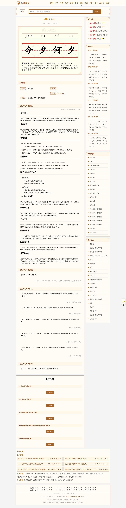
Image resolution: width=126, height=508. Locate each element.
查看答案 (50, 392)
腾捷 (91, 267)
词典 (61, 3)
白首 (40, 477)
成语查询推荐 (37, 480)
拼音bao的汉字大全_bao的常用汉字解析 (55, 477)
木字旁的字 (26, 477)
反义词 (108, 3)
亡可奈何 (104, 127)
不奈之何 (91, 124)
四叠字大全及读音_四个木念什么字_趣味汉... (86, 469)
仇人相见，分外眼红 (96, 213)
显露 (87, 473)
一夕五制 (98, 107)
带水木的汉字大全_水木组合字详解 (86, 458)
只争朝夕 (91, 80)
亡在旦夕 (104, 71)
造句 (76, 3)
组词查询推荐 (28, 480)
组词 (71, 3)
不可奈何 (104, 121)
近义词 (101, 3)
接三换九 (92, 244)
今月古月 (91, 63)
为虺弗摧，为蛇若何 (95, 127)
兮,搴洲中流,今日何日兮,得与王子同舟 (104, 35)
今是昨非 (104, 60)
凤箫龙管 (92, 291)
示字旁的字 (93, 295)
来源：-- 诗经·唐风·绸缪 (75, 356)
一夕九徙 (91, 107)
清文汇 (92, 307)
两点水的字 (93, 271)
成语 (81, 3)
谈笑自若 (19, 477)
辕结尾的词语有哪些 (96, 252)
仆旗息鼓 (92, 228)
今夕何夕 (104, 54)
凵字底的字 (34, 477)
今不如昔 (98, 94)
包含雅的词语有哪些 (96, 315)
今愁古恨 (98, 57)
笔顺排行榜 (53, 480)
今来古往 (92, 161)
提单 (91, 303)
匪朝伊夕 (91, 77)
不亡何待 (98, 121)
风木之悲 (92, 275)
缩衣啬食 (27, 473)
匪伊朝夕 (104, 74)
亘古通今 (91, 94)
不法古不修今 (99, 88)
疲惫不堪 (68, 473)
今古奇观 (91, 54)
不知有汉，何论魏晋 (108, 124)
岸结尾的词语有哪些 (96, 299)
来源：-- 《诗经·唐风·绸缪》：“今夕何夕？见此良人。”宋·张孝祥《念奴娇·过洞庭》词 (58, 281)
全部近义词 (61, 480)
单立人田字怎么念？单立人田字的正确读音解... (39, 469)
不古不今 (91, 88)
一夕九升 (104, 104)
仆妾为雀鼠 (93, 232)
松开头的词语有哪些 (37, 473)
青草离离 (95, 39)
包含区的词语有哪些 (96, 248)
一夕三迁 (98, 104)
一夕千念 (104, 107)
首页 (51, 3)
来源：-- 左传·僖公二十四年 (74, 342)
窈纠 (53, 473)
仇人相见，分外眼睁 (96, 217)
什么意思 (95, 27)
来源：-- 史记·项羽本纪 (75, 328)
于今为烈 (98, 91)
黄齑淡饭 (92, 263)
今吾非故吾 (98, 54)
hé (62, 93)
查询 (97, 11)
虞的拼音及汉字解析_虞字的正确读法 (86, 464)
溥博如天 (71, 477)
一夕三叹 (91, 104)
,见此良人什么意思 (98, 31)
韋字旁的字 (99, 473)
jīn (58, 93)
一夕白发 (91, 110)
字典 (56, 3)
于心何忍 (98, 127)
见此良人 (95, 23)
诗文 (86, 3)
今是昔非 (98, 60)
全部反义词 (69, 480)
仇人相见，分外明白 (96, 224)
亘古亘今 (104, 91)
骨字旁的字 (47, 473)
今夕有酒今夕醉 (93, 57)
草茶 (63, 473)
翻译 (95, 3)
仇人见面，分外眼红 (96, 209)
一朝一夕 (91, 71)
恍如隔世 (92, 283)
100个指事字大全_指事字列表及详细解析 (39, 464)
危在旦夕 (98, 77)
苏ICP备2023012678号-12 (73, 496)
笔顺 (66, 3)
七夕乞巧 (91, 113)
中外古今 (104, 88)
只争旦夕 (104, 77)
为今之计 (91, 91)
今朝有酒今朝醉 (94, 165)
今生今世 (92, 157)
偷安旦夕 (98, 74)
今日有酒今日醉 (106, 57)
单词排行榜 (46, 480)
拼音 (91, 3)
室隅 (91, 260)
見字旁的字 (93, 287)
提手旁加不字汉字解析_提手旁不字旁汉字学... (39, 458)
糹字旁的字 (78, 477)
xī (60, 93)
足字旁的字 (93, 319)
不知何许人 (98, 124)
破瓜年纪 (92, 473)
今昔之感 (91, 60)
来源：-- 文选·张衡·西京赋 (74, 302)
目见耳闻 (58, 473)
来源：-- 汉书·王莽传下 (75, 314)
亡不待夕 (98, 71)
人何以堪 (91, 130)
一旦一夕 (98, 110)
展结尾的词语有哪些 (78, 473)
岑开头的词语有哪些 (96, 279)
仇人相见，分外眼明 (96, 221)
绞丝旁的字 (93, 311)
